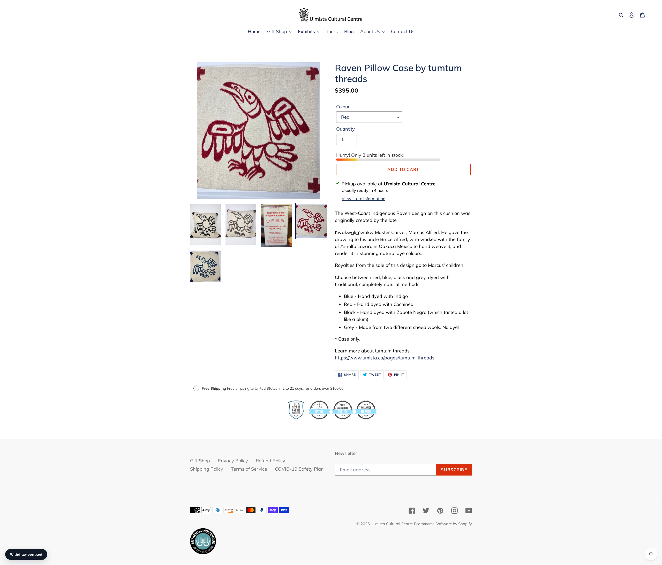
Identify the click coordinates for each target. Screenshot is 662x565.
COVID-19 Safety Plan (299, 469)
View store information (363, 198)
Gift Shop (200, 461)
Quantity (345, 129)
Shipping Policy (206, 469)
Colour (343, 107)
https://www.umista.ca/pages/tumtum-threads (384, 358)
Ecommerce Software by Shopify (443, 523)
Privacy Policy (233, 461)
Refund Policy (270, 461)
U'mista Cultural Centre (392, 523)
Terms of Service (249, 469)
